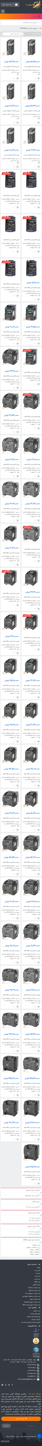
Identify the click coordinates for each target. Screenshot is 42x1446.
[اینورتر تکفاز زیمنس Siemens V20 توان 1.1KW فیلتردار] (31, 400)
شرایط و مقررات (35, 1319)
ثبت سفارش (36, 1311)
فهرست (34, 16)
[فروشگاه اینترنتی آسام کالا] (32, 4)
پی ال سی (37, 1279)
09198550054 (31, 1373)
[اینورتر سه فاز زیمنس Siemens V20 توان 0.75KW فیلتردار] (31, 666)
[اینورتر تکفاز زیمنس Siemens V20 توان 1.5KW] (10, 400)
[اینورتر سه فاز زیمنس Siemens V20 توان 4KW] (10, 842)
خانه (39, 23)
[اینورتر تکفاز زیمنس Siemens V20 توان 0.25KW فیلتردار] (10, 224)
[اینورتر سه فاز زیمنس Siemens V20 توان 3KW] (10, 798)
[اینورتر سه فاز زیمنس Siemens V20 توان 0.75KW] (10, 621)
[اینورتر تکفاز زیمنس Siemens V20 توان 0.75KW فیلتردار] (31, 356)
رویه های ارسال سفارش (33, 1316)
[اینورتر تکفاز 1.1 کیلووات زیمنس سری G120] (31, 91)
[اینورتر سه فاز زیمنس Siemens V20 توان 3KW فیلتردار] (31, 842)
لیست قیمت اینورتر (35, 1299)
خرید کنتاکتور (36, 1285)
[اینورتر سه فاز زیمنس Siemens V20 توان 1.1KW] (10, 666)
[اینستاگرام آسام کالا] (5, 1385)
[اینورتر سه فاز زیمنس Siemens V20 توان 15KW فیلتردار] (31, 1064)
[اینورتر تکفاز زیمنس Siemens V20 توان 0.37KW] (31, 268)
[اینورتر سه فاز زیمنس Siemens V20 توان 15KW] (10, 1019)
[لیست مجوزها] (36, 1341)
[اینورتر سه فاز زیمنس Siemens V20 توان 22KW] (10, 1108)
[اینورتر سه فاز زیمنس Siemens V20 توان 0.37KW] (10, 533)
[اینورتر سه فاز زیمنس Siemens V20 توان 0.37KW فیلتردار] (31, 577)
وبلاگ (38, 1267)
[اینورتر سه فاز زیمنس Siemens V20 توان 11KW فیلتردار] (31, 1019)
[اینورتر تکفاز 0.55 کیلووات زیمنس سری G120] (31, 47)
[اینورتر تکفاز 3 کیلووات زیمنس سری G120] (10, 135)
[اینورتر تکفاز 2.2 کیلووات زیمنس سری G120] (31, 135)
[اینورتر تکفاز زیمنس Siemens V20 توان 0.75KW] (10, 312)
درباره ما (38, 1273)
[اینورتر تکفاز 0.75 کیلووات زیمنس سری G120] (10, 47)
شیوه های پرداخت (35, 1314)
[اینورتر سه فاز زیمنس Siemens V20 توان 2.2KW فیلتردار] (31, 798)
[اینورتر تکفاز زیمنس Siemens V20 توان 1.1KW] (10, 356)
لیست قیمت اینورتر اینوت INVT (31, 1305)
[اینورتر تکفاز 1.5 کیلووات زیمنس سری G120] (10, 91)
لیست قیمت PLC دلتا (34, 1288)
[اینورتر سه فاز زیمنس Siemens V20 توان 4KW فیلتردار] (31, 887)
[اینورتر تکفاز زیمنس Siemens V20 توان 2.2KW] (10, 445)
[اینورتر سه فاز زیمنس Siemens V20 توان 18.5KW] (10, 1064)
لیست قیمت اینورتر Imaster (32, 1302)
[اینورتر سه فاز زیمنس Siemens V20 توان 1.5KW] (10, 710)
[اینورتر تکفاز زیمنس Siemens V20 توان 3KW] (10, 489)
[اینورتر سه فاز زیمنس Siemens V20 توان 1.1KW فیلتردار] (31, 710)
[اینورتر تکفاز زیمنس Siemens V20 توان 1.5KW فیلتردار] (31, 445)
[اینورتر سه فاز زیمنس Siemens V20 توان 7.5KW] (10, 931)
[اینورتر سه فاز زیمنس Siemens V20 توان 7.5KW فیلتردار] (31, 975)
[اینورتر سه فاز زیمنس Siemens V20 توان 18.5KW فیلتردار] (31, 1108)
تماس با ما (37, 1270)
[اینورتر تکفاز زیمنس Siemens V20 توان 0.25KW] (31, 224)
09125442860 (31, 1376)
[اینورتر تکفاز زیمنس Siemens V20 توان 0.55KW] (31, 312)
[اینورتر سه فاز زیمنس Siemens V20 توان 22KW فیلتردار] (31, 1152)
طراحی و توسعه (5, 1441)
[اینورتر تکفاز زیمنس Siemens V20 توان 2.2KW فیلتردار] (31, 489)
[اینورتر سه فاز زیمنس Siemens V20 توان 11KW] (10, 975)
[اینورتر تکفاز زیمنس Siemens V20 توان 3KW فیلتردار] (31, 533)
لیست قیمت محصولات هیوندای (31, 1296)
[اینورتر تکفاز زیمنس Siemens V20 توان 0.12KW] (31, 179)
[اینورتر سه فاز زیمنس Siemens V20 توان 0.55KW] (10, 577)
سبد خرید (37, 1276)
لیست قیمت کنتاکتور (34, 1290)
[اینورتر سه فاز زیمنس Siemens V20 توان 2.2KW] (10, 754)
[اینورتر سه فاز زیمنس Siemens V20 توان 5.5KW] (10, 887)
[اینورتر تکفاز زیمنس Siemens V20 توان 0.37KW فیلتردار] (10, 268)
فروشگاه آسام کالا (35, 1394)
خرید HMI (37, 1282)
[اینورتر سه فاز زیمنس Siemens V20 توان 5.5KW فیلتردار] (31, 931)
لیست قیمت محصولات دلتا (32, 1293)
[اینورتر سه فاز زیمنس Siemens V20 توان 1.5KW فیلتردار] (31, 754)
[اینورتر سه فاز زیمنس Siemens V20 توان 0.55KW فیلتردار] (31, 621)
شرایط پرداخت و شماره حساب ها (31, 1322)
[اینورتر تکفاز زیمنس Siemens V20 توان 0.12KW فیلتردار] (10, 179)
